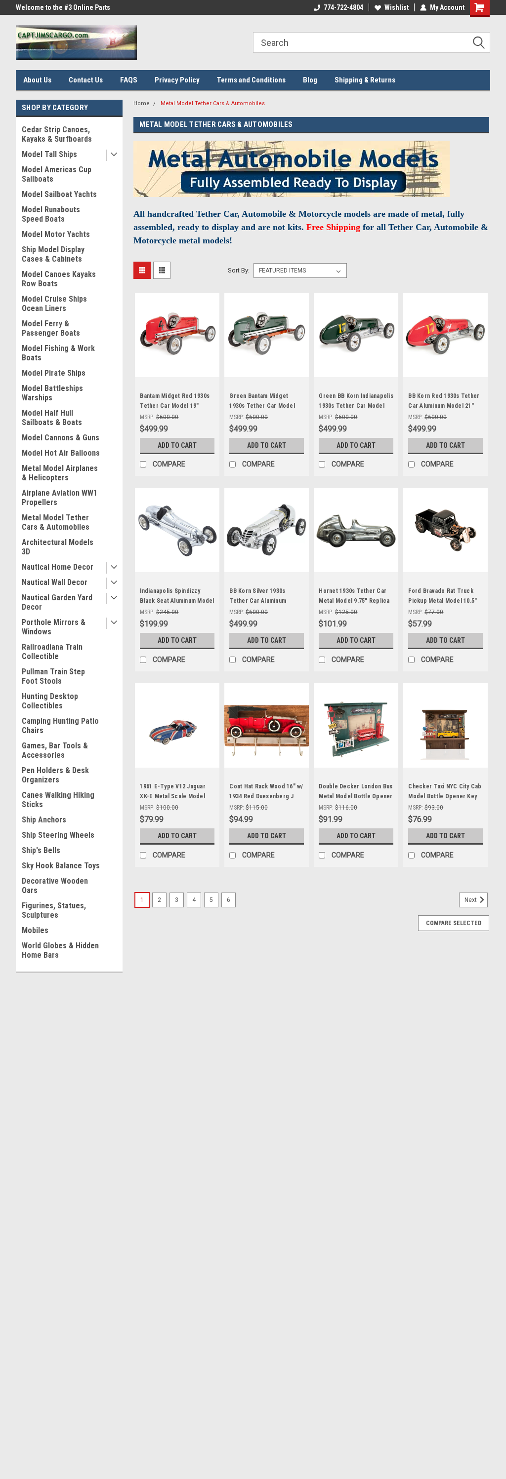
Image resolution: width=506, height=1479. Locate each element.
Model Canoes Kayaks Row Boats (59, 279)
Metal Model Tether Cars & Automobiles (55, 522)
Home (141, 103)
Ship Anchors (44, 819)
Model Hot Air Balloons (61, 453)
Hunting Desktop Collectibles (50, 701)
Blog (310, 80)
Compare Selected (453, 923)
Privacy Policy (177, 80)
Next (471, 900)
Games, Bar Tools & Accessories (55, 750)
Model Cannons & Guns (60, 437)
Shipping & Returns (365, 80)
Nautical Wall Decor (54, 582)
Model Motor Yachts (56, 234)
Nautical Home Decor (57, 567)
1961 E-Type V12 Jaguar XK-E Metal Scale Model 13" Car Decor (173, 796)
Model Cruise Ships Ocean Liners (54, 303)
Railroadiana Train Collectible (52, 651)
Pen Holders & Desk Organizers (55, 775)
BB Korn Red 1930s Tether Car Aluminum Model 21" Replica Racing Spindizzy (443, 405)
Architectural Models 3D (57, 547)
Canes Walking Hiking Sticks (58, 799)
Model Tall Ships (49, 154)
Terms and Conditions (251, 80)
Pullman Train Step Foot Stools (53, 676)
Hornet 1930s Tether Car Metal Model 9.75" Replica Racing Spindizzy (354, 600)
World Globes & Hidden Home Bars (60, 950)
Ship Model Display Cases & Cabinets (53, 254)
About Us (37, 80)
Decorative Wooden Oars (55, 885)
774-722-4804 (343, 7)
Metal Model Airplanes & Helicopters (60, 473)
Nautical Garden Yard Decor (57, 602)
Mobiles (35, 930)
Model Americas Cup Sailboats (56, 174)
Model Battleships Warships (52, 393)
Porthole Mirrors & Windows (53, 627)
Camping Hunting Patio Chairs (60, 725)
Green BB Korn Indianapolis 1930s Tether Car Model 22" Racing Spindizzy (356, 405)
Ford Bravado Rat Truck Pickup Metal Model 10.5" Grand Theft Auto (442, 600)
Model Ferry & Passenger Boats (51, 328)
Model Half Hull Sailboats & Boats (52, 417)
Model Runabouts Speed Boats (51, 214)
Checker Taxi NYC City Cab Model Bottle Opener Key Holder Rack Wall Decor (444, 796)
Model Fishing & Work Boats (58, 353)
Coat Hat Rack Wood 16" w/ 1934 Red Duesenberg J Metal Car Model (266, 796)
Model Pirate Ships (53, 373)
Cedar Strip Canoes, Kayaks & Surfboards (57, 134)
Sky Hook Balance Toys (61, 865)
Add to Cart (177, 445)
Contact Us (86, 80)
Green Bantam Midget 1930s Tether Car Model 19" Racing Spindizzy (262, 405)
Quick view (177, 370)
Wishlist (396, 7)
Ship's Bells (41, 850)
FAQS (128, 80)
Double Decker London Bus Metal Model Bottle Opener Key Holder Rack (355, 796)
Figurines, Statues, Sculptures (54, 910)
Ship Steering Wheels (58, 835)
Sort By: (239, 270)
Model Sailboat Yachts (59, 194)
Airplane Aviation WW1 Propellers (59, 497)
